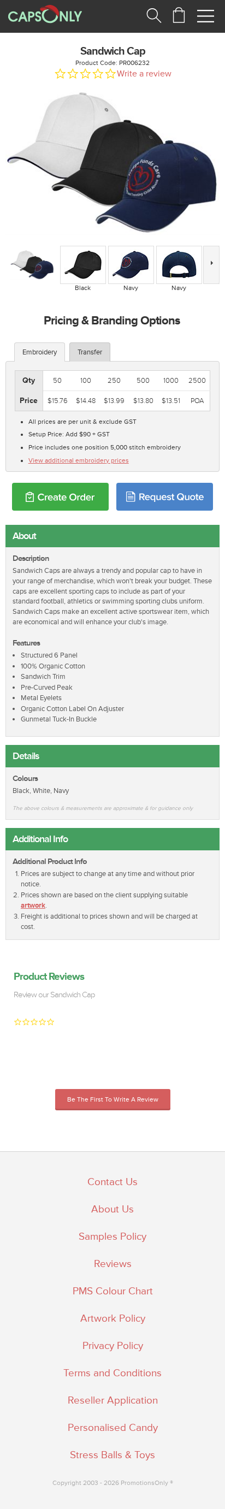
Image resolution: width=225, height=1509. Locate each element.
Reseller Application (113, 1400)
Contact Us (112, 1181)
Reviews (113, 1263)
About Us (112, 1209)
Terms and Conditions (112, 1373)
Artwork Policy (112, 1318)
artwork (33, 905)
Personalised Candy (113, 1427)
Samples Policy (112, 1236)
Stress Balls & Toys (112, 1454)
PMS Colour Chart (113, 1291)
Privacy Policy (112, 1345)
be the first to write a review (112, 1100)
